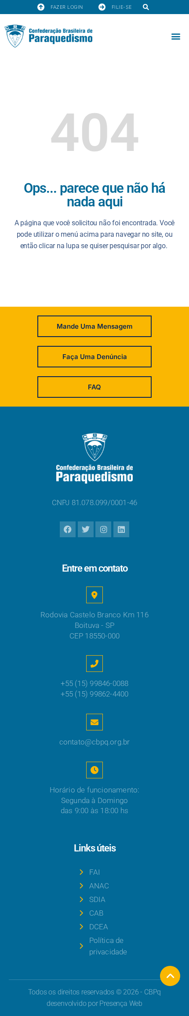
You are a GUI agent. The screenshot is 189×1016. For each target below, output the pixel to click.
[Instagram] (103, 529)
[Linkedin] (121, 529)
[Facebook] (68, 529)
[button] (146, 7)
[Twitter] (86, 529)
